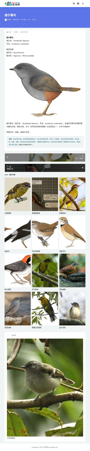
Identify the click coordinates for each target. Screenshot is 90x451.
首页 (9, 32)
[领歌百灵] (72, 232)
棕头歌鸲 (8, 289)
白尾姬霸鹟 (11, 438)
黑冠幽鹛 (62, 289)
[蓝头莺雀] (72, 308)
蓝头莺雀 (62, 327)
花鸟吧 (9, 19)
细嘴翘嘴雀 (36, 213)
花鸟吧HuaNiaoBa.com (50, 447)
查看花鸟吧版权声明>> (26, 144)
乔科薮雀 (35, 289)
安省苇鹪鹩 (36, 251)
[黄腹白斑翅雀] (45, 308)
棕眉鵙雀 (62, 213)
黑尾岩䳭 (8, 327)
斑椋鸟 (7, 251)
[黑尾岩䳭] (18, 308)
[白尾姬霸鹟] (45, 388)
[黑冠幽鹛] (72, 270)
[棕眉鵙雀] (72, 194)
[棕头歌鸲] (18, 270)
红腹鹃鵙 (8, 213)
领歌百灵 (62, 251)
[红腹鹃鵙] (18, 194)
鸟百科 (16, 32)
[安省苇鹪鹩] (45, 232)
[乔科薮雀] (45, 270)
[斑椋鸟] (18, 232)
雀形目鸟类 (16, 19)
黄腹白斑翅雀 (37, 327)
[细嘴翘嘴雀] (45, 194)
